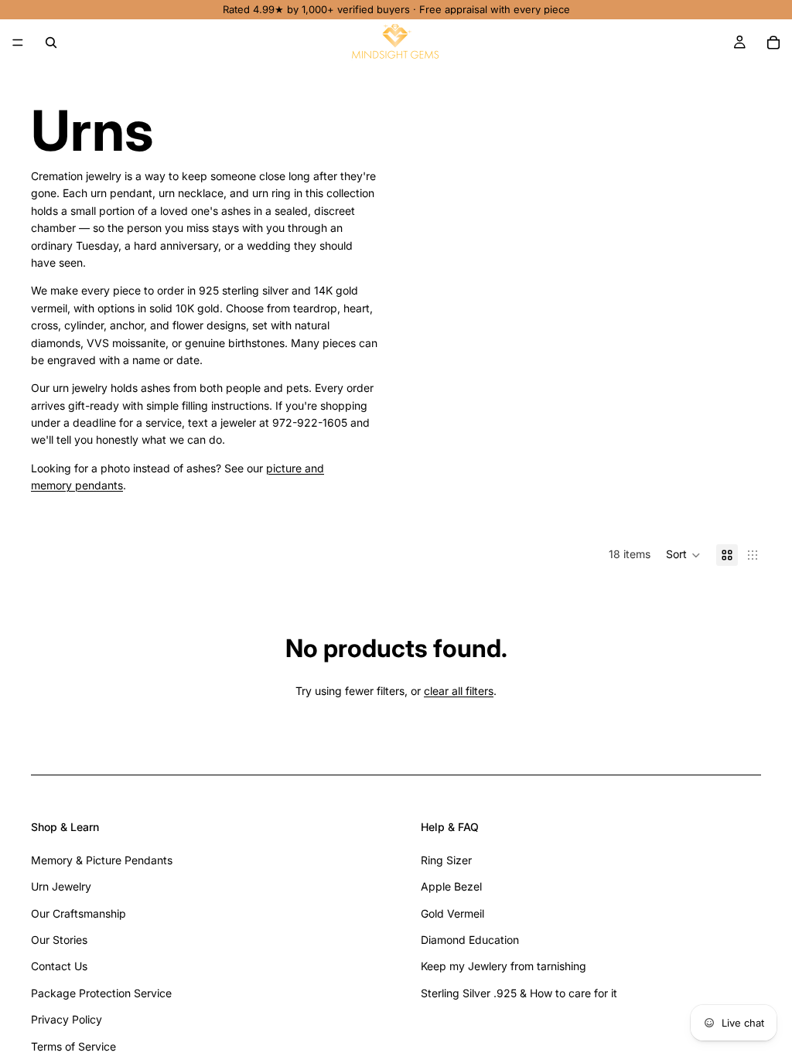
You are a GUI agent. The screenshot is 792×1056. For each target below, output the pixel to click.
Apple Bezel (451, 886)
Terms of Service (73, 1046)
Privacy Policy (66, 1019)
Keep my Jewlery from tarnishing (503, 966)
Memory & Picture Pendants (101, 860)
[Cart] (773, 43)
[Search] (51, 43)
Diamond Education (470, 939)
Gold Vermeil (452, 913)
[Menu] (18, 42)
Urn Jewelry (61, 886)
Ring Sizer (446, 860)
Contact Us (59, 966)
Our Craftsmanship (78, 913)
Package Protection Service (101, 993)
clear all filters (458, 690)
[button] (683, 555)
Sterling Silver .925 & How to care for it (519, 993)
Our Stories (59, 939)
